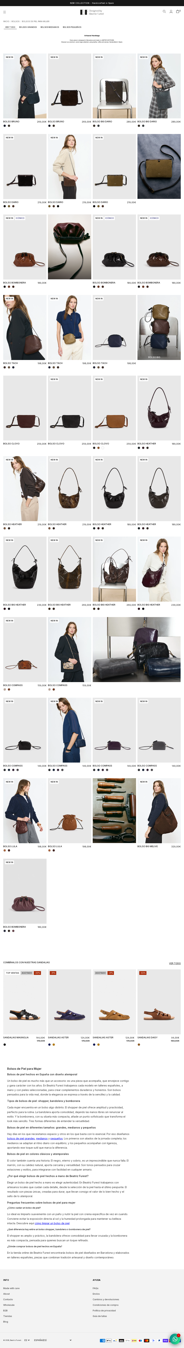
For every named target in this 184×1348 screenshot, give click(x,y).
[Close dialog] (157, 626)
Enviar (127, 710)
